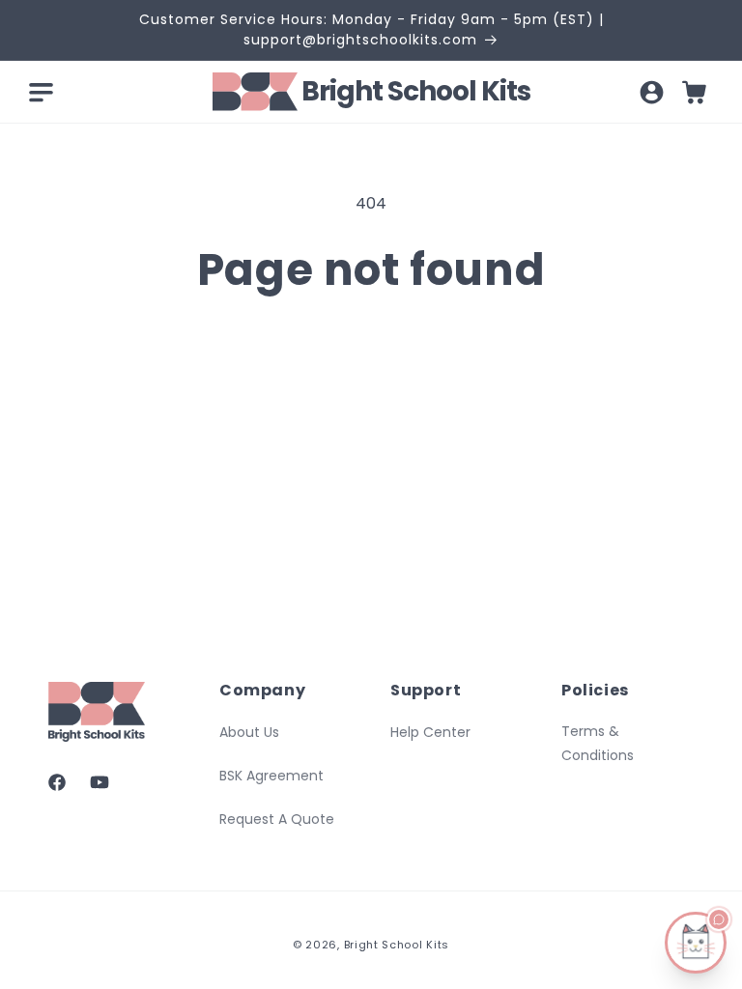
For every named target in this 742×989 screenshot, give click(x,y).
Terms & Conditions (597, 743)
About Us (249, 732)
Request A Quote (276, 819)
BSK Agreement (271, 775)
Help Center (430, 732)
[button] (40, 92)
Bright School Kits (397, 944)
